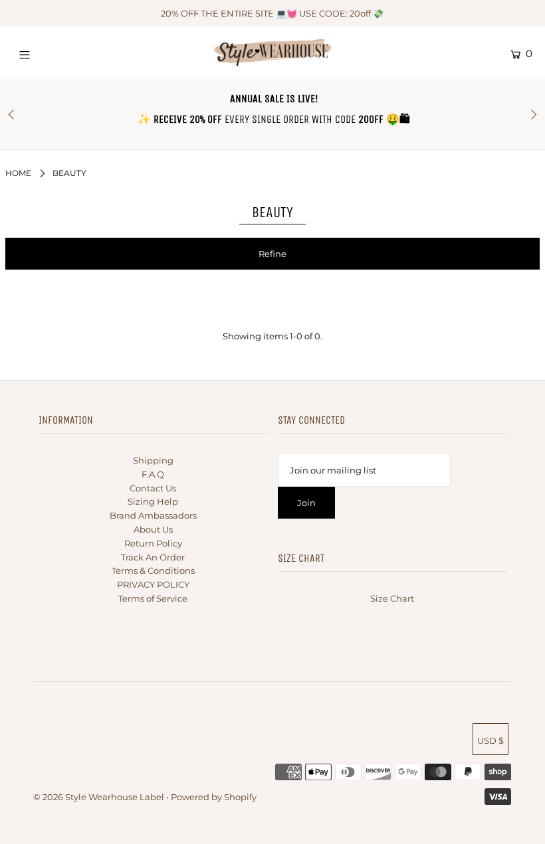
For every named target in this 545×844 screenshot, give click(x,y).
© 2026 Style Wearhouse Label (98, 797)
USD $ (490, 740)
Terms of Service (152, 598)
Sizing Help (153, 501)
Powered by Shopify (214, 797)
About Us (153, 529)
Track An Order (153, 557)
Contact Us (153, 488)
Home (18, 173)
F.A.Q (153, 474)
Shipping (153, 460)
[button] (272, 254)
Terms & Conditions (153, 570)
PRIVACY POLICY (153, 584)
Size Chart (392, 598)
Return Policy (153, 543)
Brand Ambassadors (153, 515)
